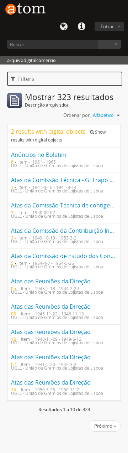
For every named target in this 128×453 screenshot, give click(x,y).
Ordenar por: (77, 115)
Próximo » (105, 426)
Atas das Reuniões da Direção (51, 281)
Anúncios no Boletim (38, 155)
